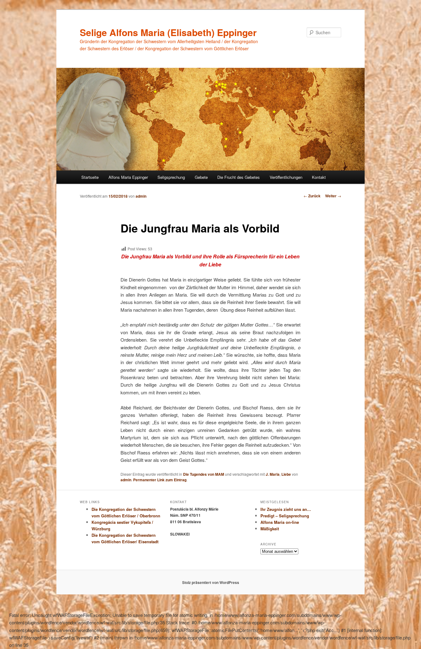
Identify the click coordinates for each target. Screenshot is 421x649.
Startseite (90, 177)
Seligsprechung (171, 177)
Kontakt (319, 177)
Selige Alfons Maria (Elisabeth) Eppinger (168, 32)
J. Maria (273, 474)
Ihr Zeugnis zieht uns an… (285, 509)
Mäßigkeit (269, 529)
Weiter (333, 196)
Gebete (201, 177)
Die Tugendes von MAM (203, 474)
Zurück (312, 196)
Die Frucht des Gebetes (238, 177)
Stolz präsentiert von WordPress (210, 582)
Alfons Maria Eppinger (128, 177)
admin (141, 196)
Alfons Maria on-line (279, 522)
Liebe (286, 474)
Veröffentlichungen (286, 177)
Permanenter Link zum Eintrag (159, 480)
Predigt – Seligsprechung (284, 516)
